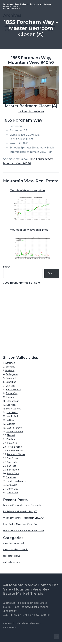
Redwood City (15, 451)
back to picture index (31, 111)
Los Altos (12, 405)
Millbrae (11, 420)
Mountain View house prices (27, 190)
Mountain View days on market (29, 230)
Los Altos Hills (13, 409)
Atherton (10, 363)
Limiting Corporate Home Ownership (22, 505)
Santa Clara (13, 474)
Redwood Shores (16, 455)
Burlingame (12, 374)
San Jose (11, 466)
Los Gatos (12, 413)
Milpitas (11, 424)
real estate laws (11, 556)
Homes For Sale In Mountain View (27, 4)
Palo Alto (12, 443)
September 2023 (26, 27)
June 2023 (39, 27)
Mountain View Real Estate (31, 181)
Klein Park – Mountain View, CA (20, 524)
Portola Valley (14, 447)
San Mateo (13, 470)
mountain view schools (15, 550)
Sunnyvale (12, 485)
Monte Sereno (14, 428)
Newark (11, 435)
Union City (12, 489)
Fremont (11, 397)
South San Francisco (17, 481)
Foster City (11, 393)
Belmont (10, 367)
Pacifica (11, 439)
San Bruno (12, 458)
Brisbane (9, 371)
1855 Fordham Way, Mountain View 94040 (28, 161)
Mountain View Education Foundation (23, 531)
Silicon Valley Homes (31, 623)
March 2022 (51, 27)
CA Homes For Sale (11, 623)
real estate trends (12, 562)
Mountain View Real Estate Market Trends (27, 591)
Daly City (10, 386)
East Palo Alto (13, 390)
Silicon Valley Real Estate (32, 603)
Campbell (11, 378)
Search (6, 267)
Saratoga (11, 477)
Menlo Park (12, 416)
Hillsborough (12, 401)
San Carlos (12, 462)
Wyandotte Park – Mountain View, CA (23, 518)
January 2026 (9, 27)
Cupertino (11, 382)
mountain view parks (14, 543)
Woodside (12, 493)
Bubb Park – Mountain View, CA (20, 512)
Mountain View (15, 432)
